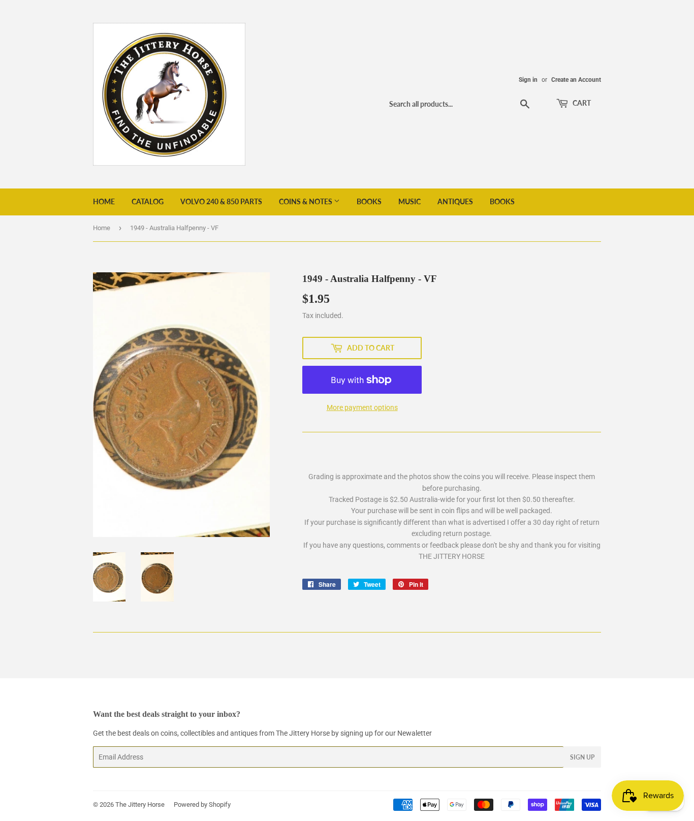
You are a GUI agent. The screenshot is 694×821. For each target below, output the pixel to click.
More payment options (362, 407)
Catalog (148, 201)
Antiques (455, 201)
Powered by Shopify (202, 804)
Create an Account (576, 79)
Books (369, 201)
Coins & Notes (306, 201)
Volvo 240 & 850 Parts (221, 201)
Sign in (528, 79)
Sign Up (582, 757)
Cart (581, 103)
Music (409, 201)
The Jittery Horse (140, 804)
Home (104, 201)
